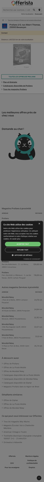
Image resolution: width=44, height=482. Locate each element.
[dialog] (22, 241)
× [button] (39, 224)
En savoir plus (15, 239)
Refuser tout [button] (22, 250)
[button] (22, 255)
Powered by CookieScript (32, 259)
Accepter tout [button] (23, 244)
